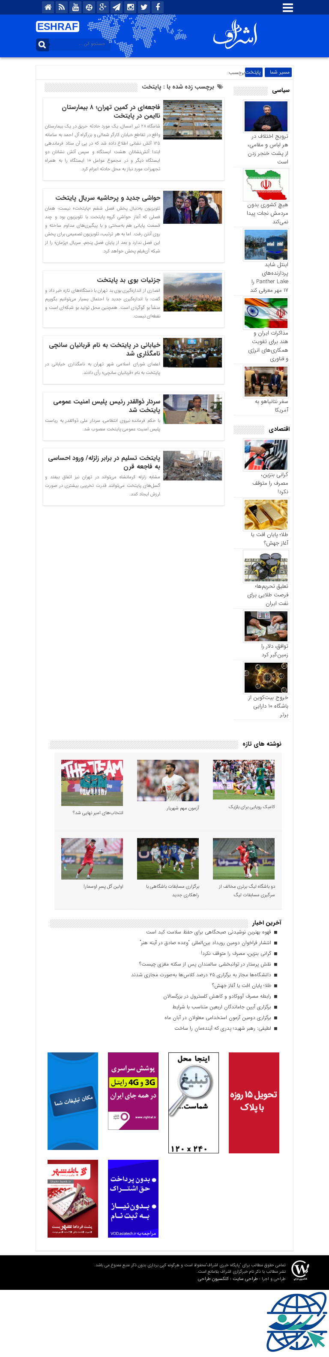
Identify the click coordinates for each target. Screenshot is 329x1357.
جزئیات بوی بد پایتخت (128, 280)
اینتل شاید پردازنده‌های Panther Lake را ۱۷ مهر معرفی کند (269, 277)
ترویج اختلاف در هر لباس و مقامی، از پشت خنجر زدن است (268, 149)
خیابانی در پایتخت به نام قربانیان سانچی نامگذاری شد (104, 349)
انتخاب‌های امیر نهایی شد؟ (98, 813)
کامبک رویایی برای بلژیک (252, 807)
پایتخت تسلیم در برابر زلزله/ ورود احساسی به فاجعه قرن (104, 462)
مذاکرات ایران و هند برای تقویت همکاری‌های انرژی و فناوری (268, 346)
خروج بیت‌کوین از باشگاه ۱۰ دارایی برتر (268, 706)
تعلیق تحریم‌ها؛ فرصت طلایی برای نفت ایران (267, 595)
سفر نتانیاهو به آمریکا (271, 406)
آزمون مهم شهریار (183, 808)
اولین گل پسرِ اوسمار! (103, 886)
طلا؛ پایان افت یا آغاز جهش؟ (269, 539)
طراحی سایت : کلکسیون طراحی (228, 1279)
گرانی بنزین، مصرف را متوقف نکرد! (270, 483)
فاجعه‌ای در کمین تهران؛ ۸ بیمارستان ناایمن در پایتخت (111, 111)
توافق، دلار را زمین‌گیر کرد (274, 650)
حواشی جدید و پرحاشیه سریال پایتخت (107, 198)
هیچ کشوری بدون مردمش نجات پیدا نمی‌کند (267, 213)
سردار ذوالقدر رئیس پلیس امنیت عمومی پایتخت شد (106, 406)
